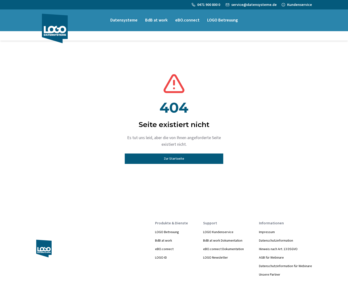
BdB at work (163, 240)
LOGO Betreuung (167, 232)
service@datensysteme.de (254, 4)
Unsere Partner (269, 274)
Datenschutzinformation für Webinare (285, 266)
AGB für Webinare (271, 257)
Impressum (267, 232)
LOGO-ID (161, 257)
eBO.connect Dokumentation (223, 249)
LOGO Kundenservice (218, 232)
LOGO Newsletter (215, 257)
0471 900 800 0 (209, 4)
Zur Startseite (174, 158)
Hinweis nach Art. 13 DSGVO (278, 249)
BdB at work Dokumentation (222, 240)
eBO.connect (164, 249)
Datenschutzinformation (276, 240)
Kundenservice (299, 4)
